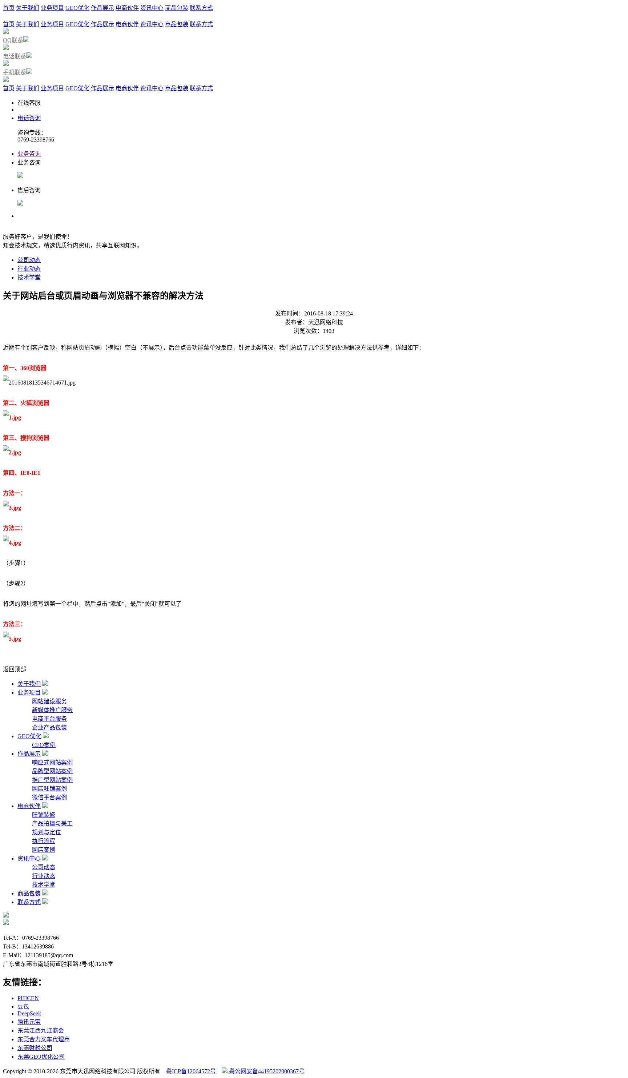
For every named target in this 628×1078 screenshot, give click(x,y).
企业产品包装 (49, 727)
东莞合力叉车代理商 (43, 1039)
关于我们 (27, 8)
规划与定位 (46, 832)
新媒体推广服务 (52, 710)
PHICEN (28, 998)
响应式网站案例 (52, 762)
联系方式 (201, 8)
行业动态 (29, 269)
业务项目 (52, 8)
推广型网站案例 (52, 780)
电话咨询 (29, 118)
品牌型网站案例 (52, 771)
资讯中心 (152, 8)
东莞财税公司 (34, 1048)
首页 (9, 8)
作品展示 (102, 8)
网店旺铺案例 (49, 788)
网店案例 (43, 850)
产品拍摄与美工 (52, 823)
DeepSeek (29, 1013)
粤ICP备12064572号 (191, 1071)
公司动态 (29, 260)
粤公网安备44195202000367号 (266, 1071)
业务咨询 (29, 154)
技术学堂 (29, 277)
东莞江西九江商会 (40, 1030)
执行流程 (43, 841)
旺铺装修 (43, 815)
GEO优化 (77, 8)
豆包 (23, 1006)
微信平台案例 (49, 797)
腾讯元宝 (29, 1022)
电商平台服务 (49, 719)
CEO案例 (44, 745)
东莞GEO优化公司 (41, 1057)
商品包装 (176, 8)
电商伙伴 (127, 8)
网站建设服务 (49, 701)
